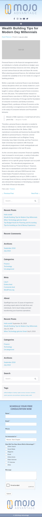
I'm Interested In (11, 436)
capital (18, 392)
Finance (12, 189)
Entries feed (8, 284)
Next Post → (35, 193)
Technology (8, 266)
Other (9, 465)
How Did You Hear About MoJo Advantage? (20, 444)
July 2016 (7, 251)
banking (15, 392)
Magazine (10, 452)
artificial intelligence (8, 392)
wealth (30, 395)
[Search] (35, 201)
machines (33, 392)
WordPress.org (9, 290)
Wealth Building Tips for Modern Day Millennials (20, 217)
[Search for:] (21, 201)
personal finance (17, 395)
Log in (6, 282)
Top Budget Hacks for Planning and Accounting (20, 222)
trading (26, 395)
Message (8, 470)
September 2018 (9, 248)
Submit (9, 493)
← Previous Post (8, 193)
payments (10, 395)
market (5, 395)
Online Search (11, 446)
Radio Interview (11, 459)
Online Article (11, 457)
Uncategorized (9, 269)
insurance (28, 392)
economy (23, 392)
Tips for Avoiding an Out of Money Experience (19, 225)
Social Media (11, 449)
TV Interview (11, 462)
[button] (21, 23)
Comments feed (9, 287)
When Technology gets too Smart (15, 220)
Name (7, 413)
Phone (7, 429)
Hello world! (8, 214)
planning (23, 395)
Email (7, 421)
